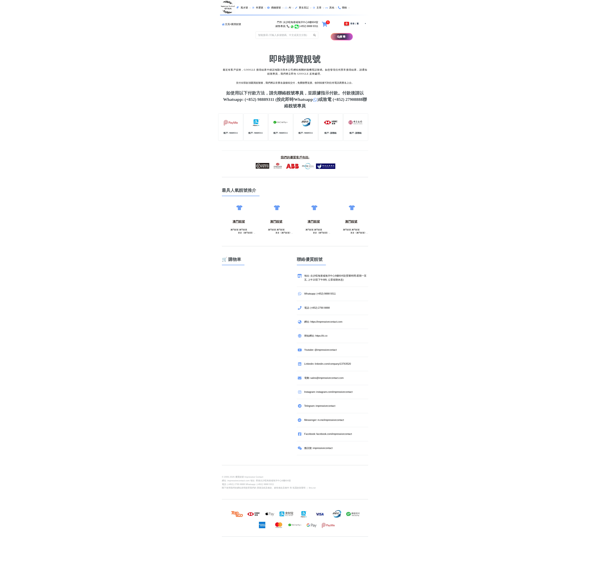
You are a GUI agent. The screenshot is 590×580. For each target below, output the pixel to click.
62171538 (227, 548)
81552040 (274, 548)
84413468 (297, 548)
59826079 (285, 548)
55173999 (250, 548)
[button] (314, 35)
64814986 (320, 548)
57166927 (262, 548)
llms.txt (312, 488)
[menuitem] (244, 7)
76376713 (332, 548)
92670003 (239, 548)
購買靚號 (236, 24)
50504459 (309, 548)
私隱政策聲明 (299, 488)
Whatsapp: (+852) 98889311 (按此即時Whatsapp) (271, 99)
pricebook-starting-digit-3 (249, 552)
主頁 (227, 24)
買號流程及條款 (264, 488)
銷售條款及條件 (281, 488)
